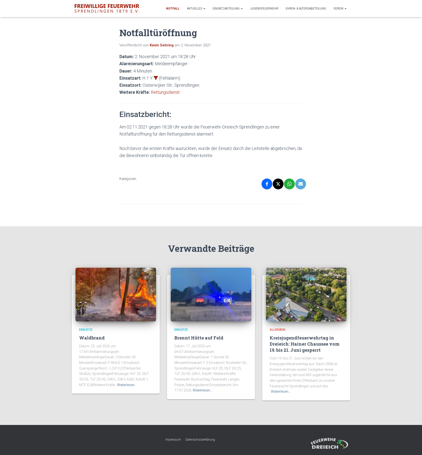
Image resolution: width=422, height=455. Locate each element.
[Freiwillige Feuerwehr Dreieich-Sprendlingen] (107, 8)
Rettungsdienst (165, 92)
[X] (278, 184)
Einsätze (86, 329)
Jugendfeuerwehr (264, 8)
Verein (338, 8)
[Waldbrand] (115, 294)
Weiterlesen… (127, 385)
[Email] (300, 184)
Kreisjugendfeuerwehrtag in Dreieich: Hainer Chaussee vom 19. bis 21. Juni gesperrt (304, 344)
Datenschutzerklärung (200, 439)
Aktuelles (195, 8)
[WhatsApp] (289, 184)
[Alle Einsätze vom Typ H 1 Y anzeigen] (156, 78)
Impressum (173, 439)
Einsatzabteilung (226, 8)
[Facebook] (267, 184)
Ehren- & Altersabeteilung (306, 8)
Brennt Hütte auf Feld (198, 338)
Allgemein (277, 329)
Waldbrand (92, 338)
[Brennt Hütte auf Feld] (211, 294)
